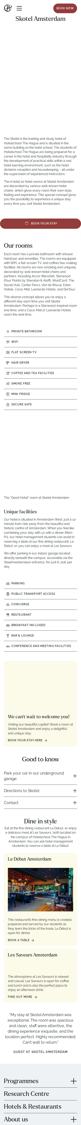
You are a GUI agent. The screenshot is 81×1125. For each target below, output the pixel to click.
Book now (65, 8)
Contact (11, 802)
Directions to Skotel (21, 790)
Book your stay (43, 223)
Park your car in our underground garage (34, 776)
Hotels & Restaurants (32, 1106)
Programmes (21, 1081)
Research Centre (26, 1094)
